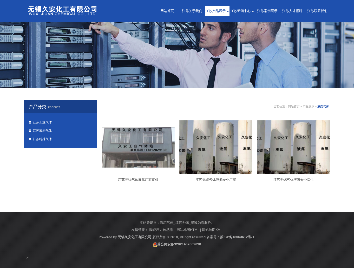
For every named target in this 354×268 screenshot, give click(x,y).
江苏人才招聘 (292, 11)
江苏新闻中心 (240, 11)
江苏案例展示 (267, 11)
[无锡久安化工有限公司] (62, 8)
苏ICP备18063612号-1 (237, 237)
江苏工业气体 (42, 122)
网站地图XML (212, 230)
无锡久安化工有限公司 (134, 237)
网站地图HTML (188, 230)
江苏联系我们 (317, 11)
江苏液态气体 (42, 130)
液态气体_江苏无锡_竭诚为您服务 (185, 222)
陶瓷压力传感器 (161, 230)
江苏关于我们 (192, 11)
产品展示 (308, 106)
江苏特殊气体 (42, 139)
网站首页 (167, 11)
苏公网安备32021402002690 (179, 244)
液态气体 (323, 106)
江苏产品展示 (215, 11)
